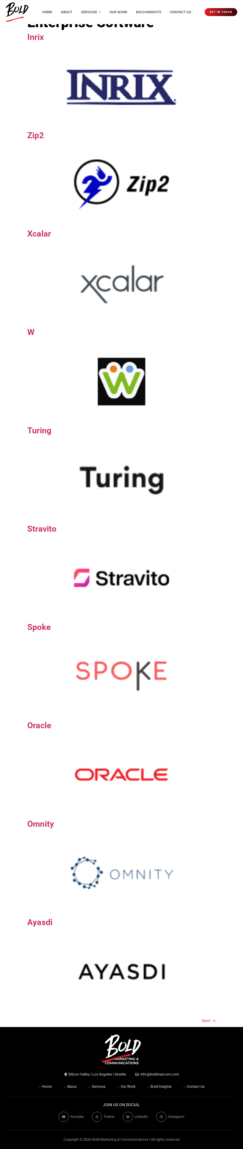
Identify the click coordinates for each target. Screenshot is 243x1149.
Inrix (35, 37)
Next (209, 1020)
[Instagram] (161, 1116)
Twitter (109, 1117)
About (66, 12)
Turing (39, 430)
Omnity (40, 824)
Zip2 (35, 135)
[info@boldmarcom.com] (137, 1074)
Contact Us (180, 12)
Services (89, 12)
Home (47, 12)
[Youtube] (63, 1116)
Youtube (77, 1117)
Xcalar (39, 234)
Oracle (39, 725)
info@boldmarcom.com (159, 1074)
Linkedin (141, 1117)
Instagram (176, 1117)
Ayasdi (40, 922)
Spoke (39, 627)
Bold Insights (148, 12)
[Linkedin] (128, 1116)
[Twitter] (97, 1116)
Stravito (41, 529)
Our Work (118, 12)
